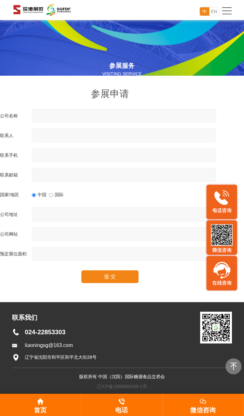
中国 (41, 194)
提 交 (110, 276)
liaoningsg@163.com (49, 345)
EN (214, 11)
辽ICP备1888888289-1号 (122, 386)
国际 (59, 194)
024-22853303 (45, 332)
